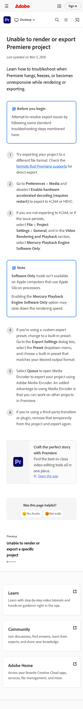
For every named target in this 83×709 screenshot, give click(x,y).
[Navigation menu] (6, 6)
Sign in (73, 6)
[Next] (60, 553)
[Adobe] (22, 6)
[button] (59, 6)
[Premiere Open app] (77, 20)
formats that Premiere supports (41, 166)
